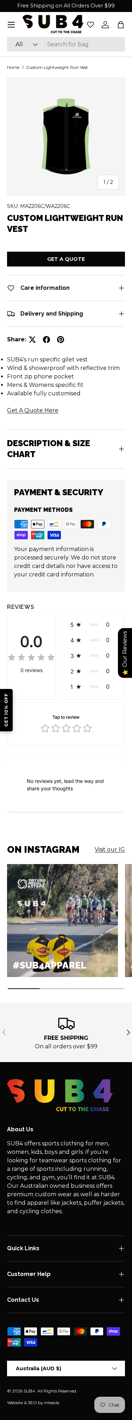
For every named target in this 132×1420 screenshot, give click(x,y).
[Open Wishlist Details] (90, 24)
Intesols (51, 1402)
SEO (32, 1402)
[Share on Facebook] (46, 339)
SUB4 (29, 1391)
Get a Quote (66, 259)
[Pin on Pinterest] (61, 339)
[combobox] (66, 44)
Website (15, 1402)
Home (13, 67)
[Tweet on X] (32, 339)
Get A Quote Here (32, 410)
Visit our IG (110, 849)
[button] (120, 24)
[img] (31, 658)
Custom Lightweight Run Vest (57, 67)
